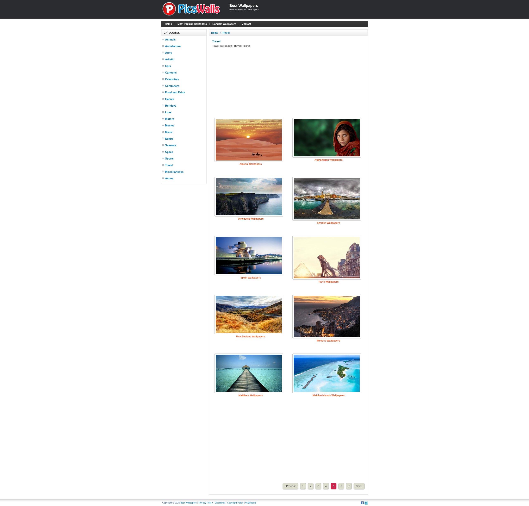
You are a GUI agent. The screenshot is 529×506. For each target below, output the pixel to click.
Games (169, 99)
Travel (169, 165)
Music (169, 132)
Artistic (169, 59)
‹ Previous (290, 486)
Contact (246, 24)
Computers (172, 85)
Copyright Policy (235, 502)
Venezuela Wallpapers (251, 218)
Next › (359, 486)
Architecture (173, 46)
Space (169, 152)
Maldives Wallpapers (250, 395)
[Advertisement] (184, 248)
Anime (169, 178)
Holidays (170, 105)
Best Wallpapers (243, 6)
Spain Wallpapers (251, 277)
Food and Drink (175, 92)
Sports (169, 158)
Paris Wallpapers (329, 281)
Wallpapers (250, 502)
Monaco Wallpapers (328, 340)
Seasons (170, 145)
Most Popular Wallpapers (192, 24)
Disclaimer (220, 502)
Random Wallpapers (224, 24)
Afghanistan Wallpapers (329, 159)
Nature (169, 138)
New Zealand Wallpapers (250, 336)
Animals (170, 39)
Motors (169, 118)
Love (168, 112)
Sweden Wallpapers (328, 222)
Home (168, 24)
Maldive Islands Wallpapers (329, 395)
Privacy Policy (206, 502)
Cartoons (171, 72)
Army (168, 52)
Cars (168, 66)
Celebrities (172, 79)
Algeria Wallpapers (250, 164)
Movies (169, 125)
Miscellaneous (174, 171)
